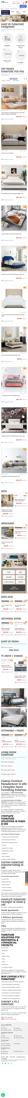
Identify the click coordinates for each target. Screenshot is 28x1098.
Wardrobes (7, 45)
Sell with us (5, 1051)
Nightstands (7, 61)
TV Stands (4, 1058)
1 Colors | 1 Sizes (22, 110)
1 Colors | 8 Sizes (22, 191)
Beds (2, 8)
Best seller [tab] (13, 78)
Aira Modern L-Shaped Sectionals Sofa (11, 476)
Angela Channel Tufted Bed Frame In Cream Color (13, 436)
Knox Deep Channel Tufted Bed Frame (11, 395)
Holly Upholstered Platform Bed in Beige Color (12, 193)
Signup (18, 3)
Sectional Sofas (13, 8)
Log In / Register (6, 1043)
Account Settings (6, 1045)
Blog (24, 11)
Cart (25, 3)
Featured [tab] (16, 80)
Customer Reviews (6, 1030)
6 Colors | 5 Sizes (22, 393)
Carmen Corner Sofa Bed (7, 153)
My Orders (17, 1043)
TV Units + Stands (12, 656)
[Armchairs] (21, 55)
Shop (12, 11)
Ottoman (21, 8)
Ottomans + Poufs (12, 730)
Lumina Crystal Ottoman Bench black (7, 742)
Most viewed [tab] (6, 80)
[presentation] (26, 492)
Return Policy (18, 1036)
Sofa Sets (7, 8)
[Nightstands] (7, 53)
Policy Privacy (5, 1037)
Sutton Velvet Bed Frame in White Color (11, 355)
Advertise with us (19, 1051)
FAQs (3, 1036)
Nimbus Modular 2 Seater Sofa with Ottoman (6, 630)
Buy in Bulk (5, 1053)
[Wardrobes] (7, 38)
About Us (4, 1028)
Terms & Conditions (20, 1037)
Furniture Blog (18, 1030)
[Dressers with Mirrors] (21, 38)
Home (2, 1057)
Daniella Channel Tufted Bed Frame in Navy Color (13, 274)
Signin (14, 3)
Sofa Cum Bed (4, 150)
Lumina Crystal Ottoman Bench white (20, 742)
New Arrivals (18, 12)
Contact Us (17, 1028)
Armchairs (21, 62)
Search (23, 6)
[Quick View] (14, 104)
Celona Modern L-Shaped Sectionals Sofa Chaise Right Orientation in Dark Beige (13, 113)
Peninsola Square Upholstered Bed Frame (11, 234)
